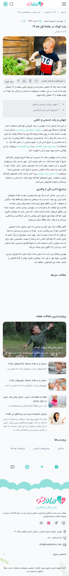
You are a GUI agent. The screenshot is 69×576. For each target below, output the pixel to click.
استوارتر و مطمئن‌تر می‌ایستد (29, 130)
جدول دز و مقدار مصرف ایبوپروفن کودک (28, 380)
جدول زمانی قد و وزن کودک (48, 347)
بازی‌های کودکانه (17, 448)
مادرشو (63, 12)
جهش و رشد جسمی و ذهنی (44, 104)
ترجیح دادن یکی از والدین (45, 110)
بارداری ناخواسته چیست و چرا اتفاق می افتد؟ (26, 414)
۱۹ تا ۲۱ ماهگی (50, 12)
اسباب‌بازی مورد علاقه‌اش (46, 146)
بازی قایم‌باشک (24, 146)
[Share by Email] (36, 81)
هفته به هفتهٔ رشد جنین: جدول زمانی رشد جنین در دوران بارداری (25, 399)
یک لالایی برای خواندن (47, 173)
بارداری (61, 448)
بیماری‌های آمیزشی (41, 448)
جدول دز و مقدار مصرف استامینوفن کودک (27, 363)
